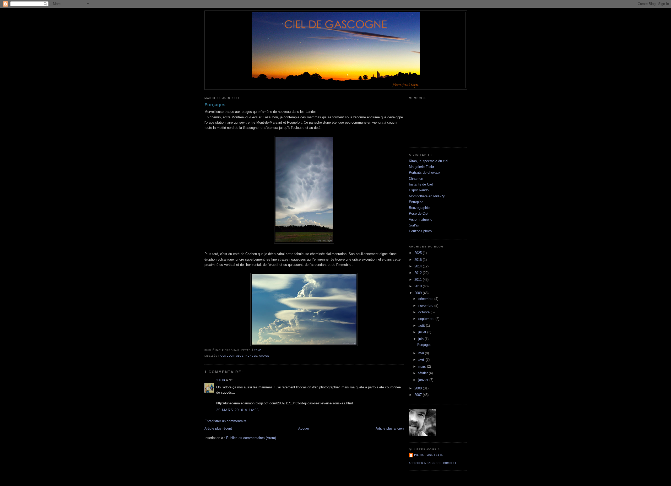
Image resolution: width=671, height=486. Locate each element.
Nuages (251, 356)
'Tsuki (220, 380)
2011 (418, 280)
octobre (424, 312)
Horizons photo (420, 231)
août (422, 325)
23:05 (257, 350)
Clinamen (416, 179)
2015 (418, 260)
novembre (426, 306)
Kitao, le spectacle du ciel (428, 161)
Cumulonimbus (232, 356)
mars (422, 366)
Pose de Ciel (418, 213)
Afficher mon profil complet (433, 463)
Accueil (304, 428)
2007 (418, 395)
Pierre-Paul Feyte (428, 455)
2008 (418, 388)
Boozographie (419, 208)
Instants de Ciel (421, 184)
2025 (418, 253)
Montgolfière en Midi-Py (427, 196)
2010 (418, 286)
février (423, 373)
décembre (426, 299)
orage (264, 356)
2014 (418, 266)
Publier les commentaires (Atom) (251, 438)
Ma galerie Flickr (421, 167)
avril (422, 360)
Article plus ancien (390, 428)
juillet (422, 332)
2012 (418, 273)
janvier (423, 380)
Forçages (214, 104)
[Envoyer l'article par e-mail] (263, 350)
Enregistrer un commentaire (225, 421)
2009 (418, 293)
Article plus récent (218, 428)
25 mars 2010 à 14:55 (237, 410)
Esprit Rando (419, 190)
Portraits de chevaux (424, 173)
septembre (426, 319)
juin (421, 339)
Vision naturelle (420, 219)
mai (421, 353)
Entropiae (416, 202)
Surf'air (414, 225)
